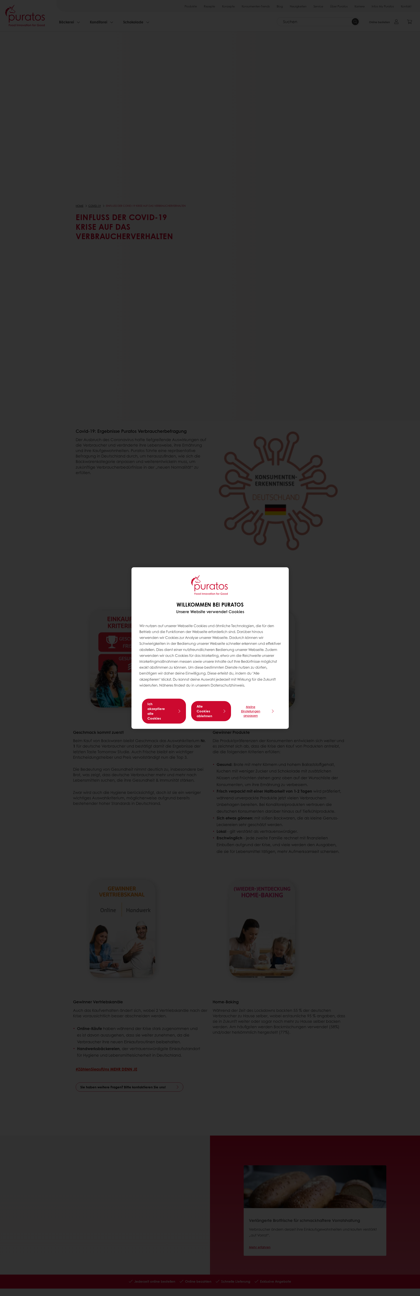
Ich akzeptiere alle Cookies (156, 711)
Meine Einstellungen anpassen (250, 711)
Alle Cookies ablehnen (204, 711)
